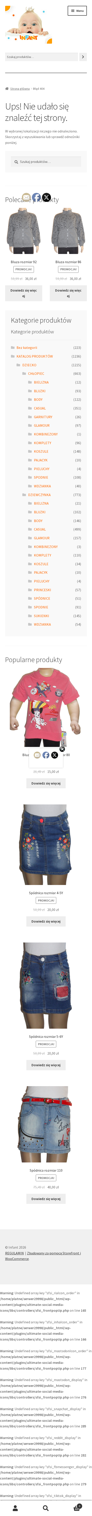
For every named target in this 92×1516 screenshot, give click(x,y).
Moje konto (15, 1508)
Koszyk (70, 1504)
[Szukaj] (83, 57)
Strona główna (20, 89)
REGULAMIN (14, 1253)
